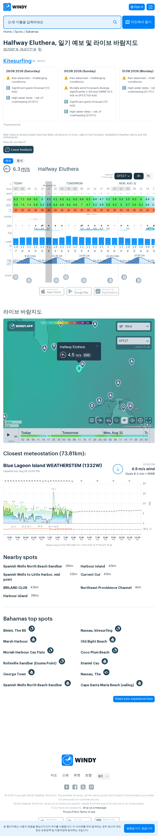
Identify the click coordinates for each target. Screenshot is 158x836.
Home (7, 31)
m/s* (9, 204)
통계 (20, 160)
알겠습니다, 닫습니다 (139, 828)
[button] (40, 50)
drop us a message (94, 808)
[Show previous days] (15, 436)
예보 (8, 160)
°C (10, 210)
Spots (19, 31)
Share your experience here (134, 699)
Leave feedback (21, 149)
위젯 (77, 775)
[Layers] (92, 420)
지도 (54, 775)
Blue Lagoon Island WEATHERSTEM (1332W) (52, 465)
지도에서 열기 (141, 22)
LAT (9, 263)
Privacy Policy (71, 812)
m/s (25, 169)
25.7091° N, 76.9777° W (19, 49)
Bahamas (32, 31)
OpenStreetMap (133, 426)
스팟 (65, 775)
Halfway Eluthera (58, 169)
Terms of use (87, 812)
